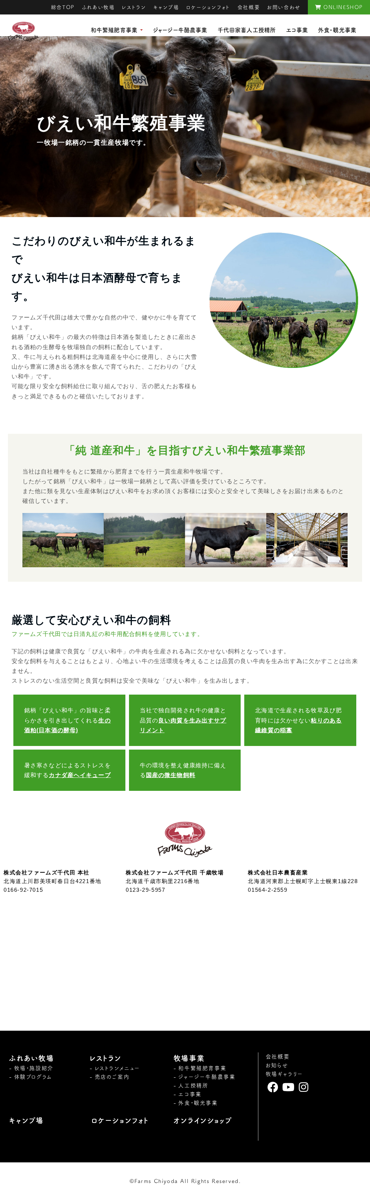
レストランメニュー (117, 1068)
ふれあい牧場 (98, 7)
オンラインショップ (202, 1120)
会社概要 (248, 7)
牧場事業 (189, 1058)
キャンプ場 (166, 7)
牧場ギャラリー (284, 1074)
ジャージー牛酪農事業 (180, 30)
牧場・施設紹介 (33, 1068)
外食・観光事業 (337, 30)
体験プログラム (33, 1077)
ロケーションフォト (208, 7)
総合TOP (62, 7)
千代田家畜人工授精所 (247, 30)
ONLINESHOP (342, 7)
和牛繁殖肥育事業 (114, 30)
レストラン (134, 7)
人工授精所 (193, 1085)
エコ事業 (297, 30)
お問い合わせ (284, 7)
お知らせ (277, 1065)
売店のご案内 (112, 1077)
